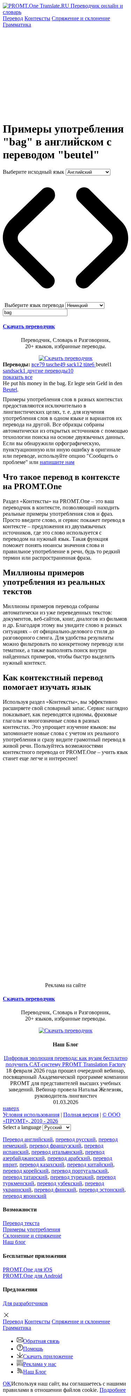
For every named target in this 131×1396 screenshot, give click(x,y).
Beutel (10, 390)
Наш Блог (34, 1372)
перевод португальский (79, 1171)
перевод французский (55, 1146)
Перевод (13, 18)
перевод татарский (25, 1177)
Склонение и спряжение (32, 1236)
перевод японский (24, 1196)
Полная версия (81, 1115)
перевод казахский (42, 1164)
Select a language (22, 1127)
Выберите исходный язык (33, 172)
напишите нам (57, 462)
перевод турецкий (72, 1177)
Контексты (37, 18)
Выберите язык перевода (34, 305)
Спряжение (81, 18)
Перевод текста (21, 1223)
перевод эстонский (101, 1190)
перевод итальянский (56, 1152)
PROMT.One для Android (32, 1276)
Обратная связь (41, 1341)
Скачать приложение (48, 1356)
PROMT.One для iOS (27, 1269)
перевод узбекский (59, 1183)
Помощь (33, 1349)
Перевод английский (28, 1139)
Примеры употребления (31, 1229)
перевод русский (76, 1139)
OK (7, 1384)
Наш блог (14, 1242)
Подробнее (113, 1390)
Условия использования (31, 1115)
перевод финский (55, 1190)
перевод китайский (90, 1164)
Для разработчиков (25, 1303)
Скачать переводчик (29, 326)
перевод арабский (69, 1158)
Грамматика (17, 25)
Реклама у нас (39, 1364)
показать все (17, 377)
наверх (11, 1108)
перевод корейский (26, 1171)
